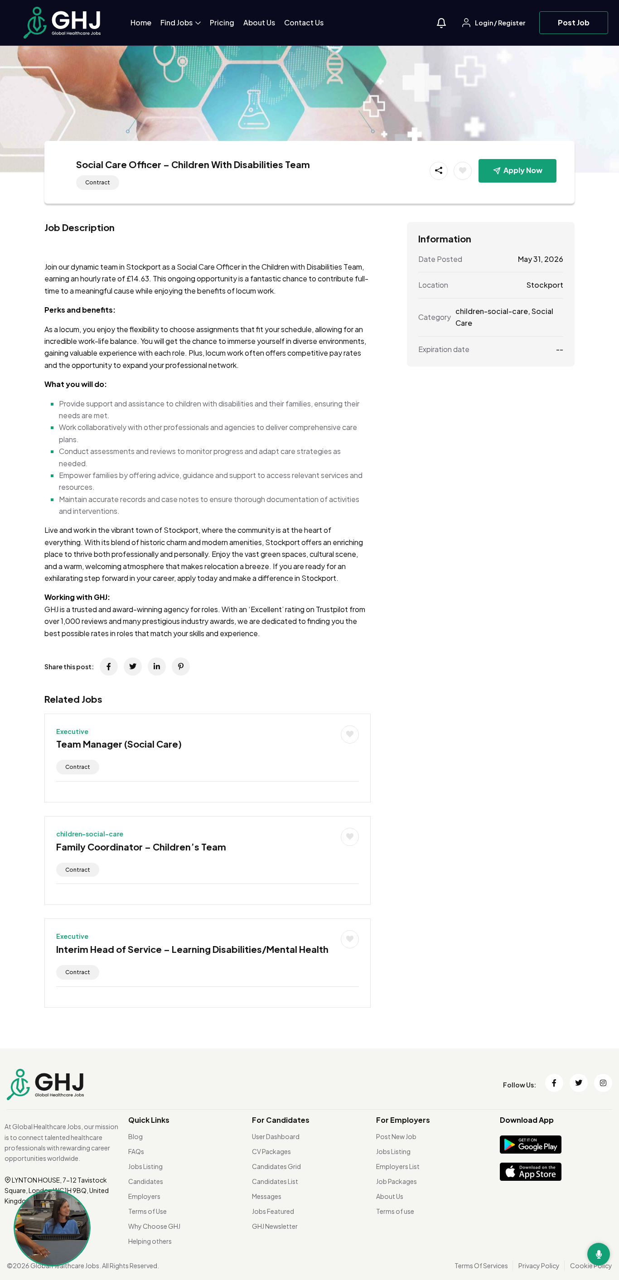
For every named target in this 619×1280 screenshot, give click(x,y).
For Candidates (281, 1120)
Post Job (574, 22)
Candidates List (275, 1181)
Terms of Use (147, 1211)
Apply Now (522, 170)
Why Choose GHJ (154, 1226)
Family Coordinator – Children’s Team (141, 846)
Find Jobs (177, 22)
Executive (72, 731)
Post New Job (396, 1136)
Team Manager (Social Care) (119, 743)
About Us (259, 22)
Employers (144, 1196)
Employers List (398, 1166)
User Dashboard (276, 1136)
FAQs (136, 1151)
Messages (266, 1196)
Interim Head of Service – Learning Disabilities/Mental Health (192, 949)
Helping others (150, 1241)
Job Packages (396, 1181)
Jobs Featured (273, 1211)
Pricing (222, 22)
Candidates (145, 1181)
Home (141, 22)
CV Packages (271, 1151)
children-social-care (89, 834)
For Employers (403, 1120)
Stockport (545, 285)
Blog (135, 1136)
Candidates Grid (276, 1166)
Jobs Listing (145, 1166)
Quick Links (148, 1120)
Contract (97, 182)
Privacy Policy (539, 1265)
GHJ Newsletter (275, 1226)
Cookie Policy (591, 1265)
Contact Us (304, 22)
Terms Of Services (481, 1265)
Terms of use (395, 1211)
